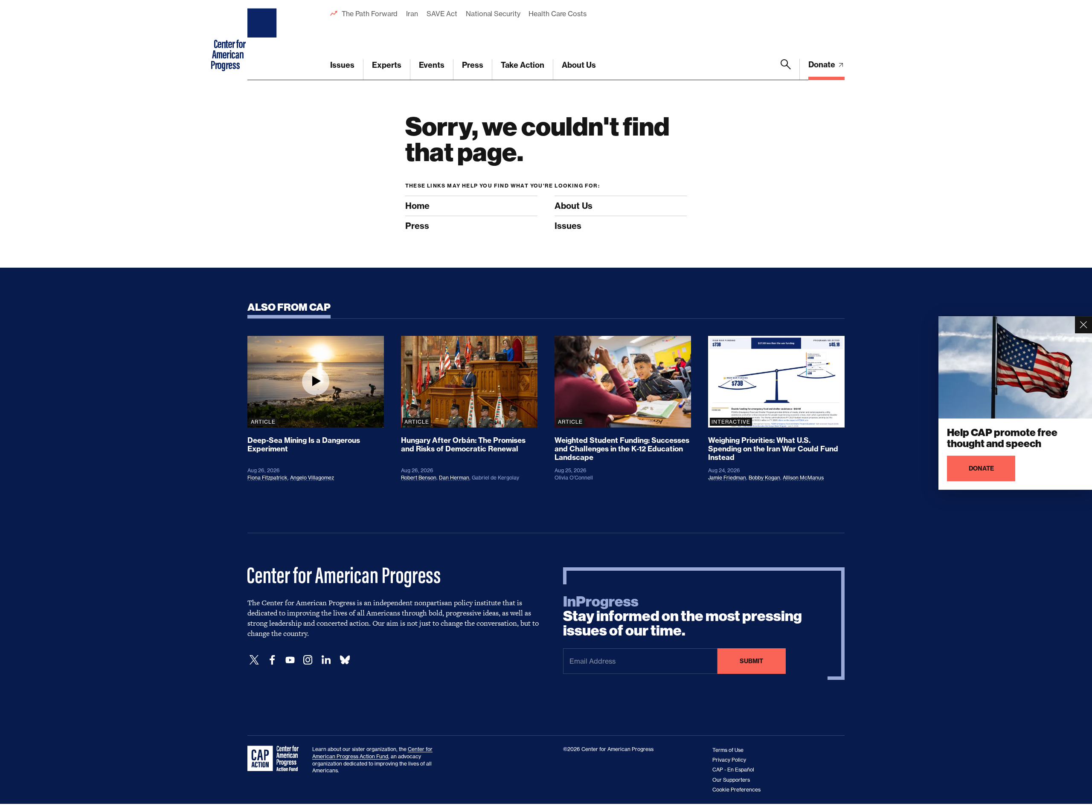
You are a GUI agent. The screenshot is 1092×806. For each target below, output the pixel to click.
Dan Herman (454, 477)
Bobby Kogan (764, 477)
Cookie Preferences (736, 789)
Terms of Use (727, 750)
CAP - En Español (733, 769)
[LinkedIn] (326, 660)
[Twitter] (254, 660)
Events (431, 65)
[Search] (786, 69)
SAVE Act (442, 13)
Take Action (522, 65)
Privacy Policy (729, 760)
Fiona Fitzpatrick (267, 477)
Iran (412, 13)
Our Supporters (731, 780)
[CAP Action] (275, 758)
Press (472, 65)
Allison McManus (803, 477)
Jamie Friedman (727, 477)
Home (417, 205)
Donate (822, 64)
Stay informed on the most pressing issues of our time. (682, 616)
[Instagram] (308, 660)
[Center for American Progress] (263, 40)
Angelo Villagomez (312, 477)
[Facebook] (272, 660)
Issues (342, 65)
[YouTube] (290, 660)
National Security (493, 13)
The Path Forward (370, 13)
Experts (386, 65)
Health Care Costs (557, 13)
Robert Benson (418, 477)
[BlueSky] (344, 660)
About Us (579, 65)
